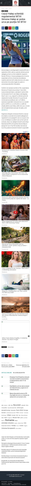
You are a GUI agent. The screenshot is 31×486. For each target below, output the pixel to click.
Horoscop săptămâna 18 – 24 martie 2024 (22, 365)
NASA (3, 417)
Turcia (17, 425)
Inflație (9, 415)
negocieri (10, 417)
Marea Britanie (24, 415)
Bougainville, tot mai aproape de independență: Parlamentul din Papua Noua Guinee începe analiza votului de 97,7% (15, 462)
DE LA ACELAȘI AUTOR (19, 372)
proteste (25, 417)
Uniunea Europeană (8, 428)
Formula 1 (21, 412)
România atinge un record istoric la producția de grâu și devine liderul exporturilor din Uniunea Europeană (14, 456)
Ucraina (21, 425)
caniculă (23, 405)
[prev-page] (2, 401)
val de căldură (18, 428)
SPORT (10, 8)
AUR (9, 405)
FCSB (17, 412)
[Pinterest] (9, 28)
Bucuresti (17, 405)
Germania (26, 412)
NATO (5, 417)
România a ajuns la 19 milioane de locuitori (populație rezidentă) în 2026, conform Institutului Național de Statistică (14, 451)
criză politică (4, 407)
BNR (12, 405)
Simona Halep (11, 347)
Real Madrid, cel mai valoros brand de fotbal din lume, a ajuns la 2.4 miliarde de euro (19, 387)
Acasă (3, 8)
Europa (26, 410)
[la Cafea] (15, 3)
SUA (25, 423)
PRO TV (3, 420)
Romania (9, 420)
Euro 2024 (19, 410)
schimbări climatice (8, 423)
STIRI (6, 8)
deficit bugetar (20, 407)
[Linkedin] (16, 28)
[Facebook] (3, 28)
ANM (2, 405)
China (27, 405)
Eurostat (4, 412)
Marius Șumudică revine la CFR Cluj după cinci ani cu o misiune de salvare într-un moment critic (19, 395)
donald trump (6, 410)
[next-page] (5, 401)
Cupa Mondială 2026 (12, 407)
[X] (6, 28)
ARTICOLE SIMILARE (7, 372)
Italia (20, 415)
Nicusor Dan (16, 417)
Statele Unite (20, 423)
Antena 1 (6, 405)
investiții (13, 415)
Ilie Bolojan (4, 415)
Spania (15, 423)
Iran (17, 415)
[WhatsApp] (13, 28)
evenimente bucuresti (10, 412)
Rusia (16, 420)
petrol (21, 417)
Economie (13, 410)
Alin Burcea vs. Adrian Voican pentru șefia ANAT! (8, 365)
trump (13, 425)
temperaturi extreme (6, 425)
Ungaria (25, 425)
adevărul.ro (5, 110)
